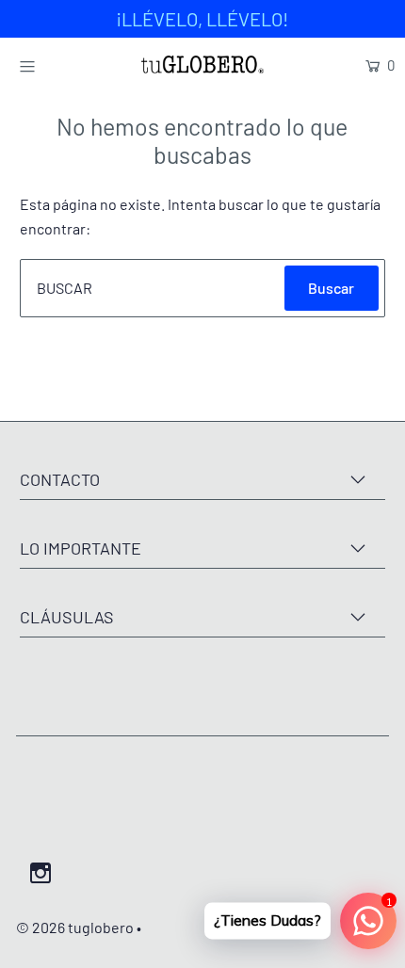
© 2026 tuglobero (75, 927)
